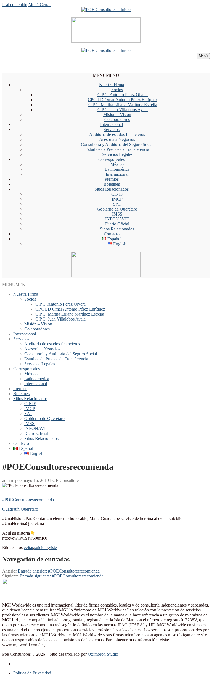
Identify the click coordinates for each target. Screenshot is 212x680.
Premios (112, 179)
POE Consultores (64, 480)
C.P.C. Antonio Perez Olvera (122, 94)
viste (53, 547)
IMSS (117, 214)
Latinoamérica (117, 169)
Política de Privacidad (32, 673)
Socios (117, 89)
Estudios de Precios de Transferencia (117, 149)
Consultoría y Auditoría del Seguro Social (117, 144)
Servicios (112, 129)
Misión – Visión (117, 114)
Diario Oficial (117, 224)
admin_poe (12, 480)
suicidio (41, 547)
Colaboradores (117, 119)
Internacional (111, 124)
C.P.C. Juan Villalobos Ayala (122, 109)
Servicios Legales (117, 154)
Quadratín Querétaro (20, 509)
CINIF (117, 194)
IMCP (117, 199)
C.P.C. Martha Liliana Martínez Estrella (122, 104)
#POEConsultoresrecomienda (28, 499)
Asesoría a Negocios (117, 139)
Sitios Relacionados (111, 189)
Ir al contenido (14, 4)
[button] (106, 75)
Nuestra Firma (111, 84)
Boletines (112, 184)
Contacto (112, 234)
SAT (117, 204)
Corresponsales (111, 159)
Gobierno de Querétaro (117, 209)
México (117, 164)
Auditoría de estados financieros (117, 134)
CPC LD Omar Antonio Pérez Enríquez (122, 99)
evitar (28, 547)
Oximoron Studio (103, 654)
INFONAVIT (117, 219)
